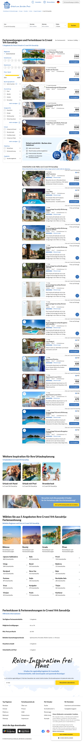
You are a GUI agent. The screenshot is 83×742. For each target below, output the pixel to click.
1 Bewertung (56, 398)
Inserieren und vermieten (72, 705)
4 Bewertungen (57, 195)
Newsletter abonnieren (67, 682)
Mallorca (5, 712)
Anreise (32, 24)
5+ (19, 60)
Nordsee (5, 705)
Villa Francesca (51, 174)
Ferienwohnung (13, 151)
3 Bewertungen (57, 177)
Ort (5, 24)
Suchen (73, 25)
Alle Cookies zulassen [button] (66, 734)
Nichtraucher (13, 116)
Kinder (13, 113)
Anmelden (38, 2)
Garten (13, 97)
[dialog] (66, 725)
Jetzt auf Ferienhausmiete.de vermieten (66, 504)
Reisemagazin (48, 712)
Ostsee (5, 709)
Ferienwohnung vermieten (71, 2)
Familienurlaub (13, 135)
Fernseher (13, 100)
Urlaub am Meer (13, 138)
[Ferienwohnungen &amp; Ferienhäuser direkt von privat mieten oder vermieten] (16, 6)
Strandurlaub (13, 132)
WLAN (13, 94)
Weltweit (6, 715)
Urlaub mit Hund (13, 129)
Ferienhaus (13, 148)
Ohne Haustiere (13, 119)
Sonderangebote (13, 158)
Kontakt (46, 718)
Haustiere (13, 110)
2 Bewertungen (57, 214)
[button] (66, 738)
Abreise (44, 24)
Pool (13, 91)
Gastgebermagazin (70, 709)
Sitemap (5, 718)
